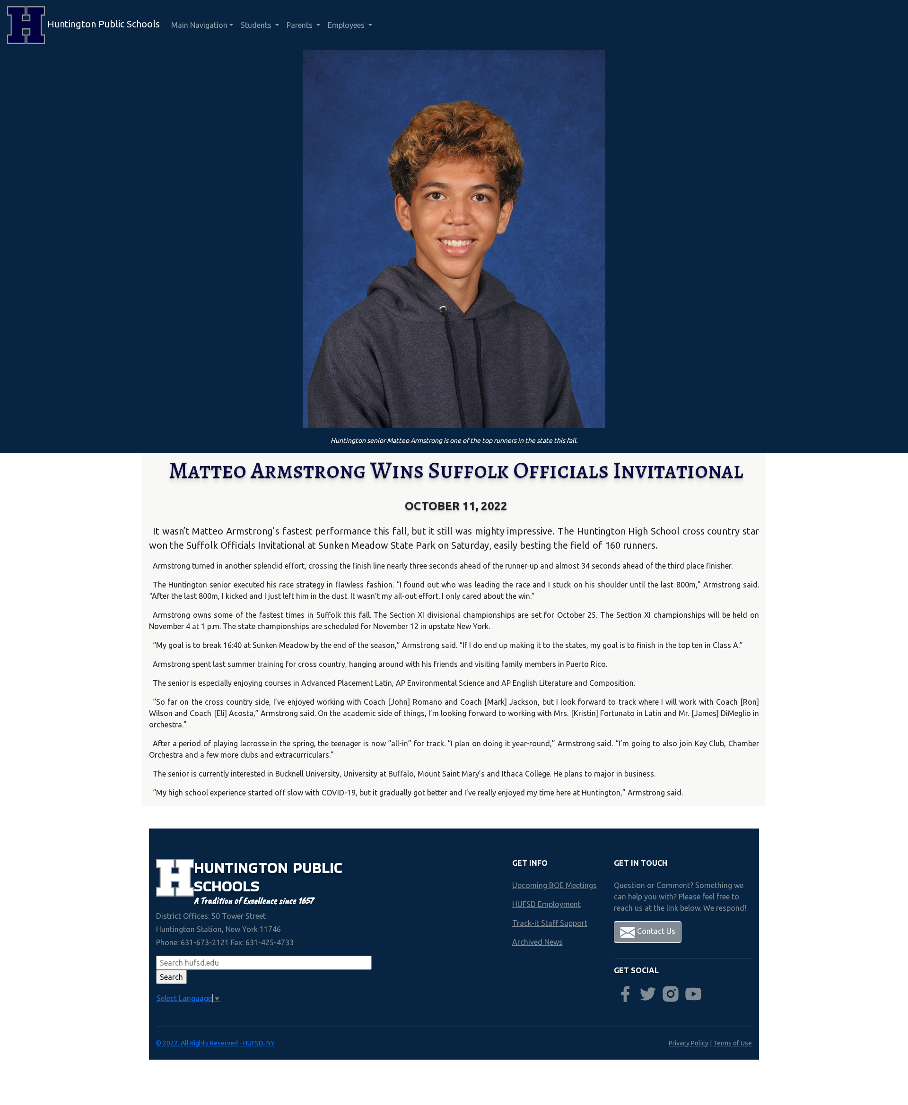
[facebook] (625, 994)
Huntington (243, 867)
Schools (227, 886)
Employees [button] (347, 25)
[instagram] (670, 994)
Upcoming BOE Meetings (554, 885)
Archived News (537, 942)
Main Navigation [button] (199, 25)
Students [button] (257, 25)
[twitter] (648, 994)
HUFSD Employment (546, 904)
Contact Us (655, 931)
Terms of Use (732, 1043)
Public (317, 867)
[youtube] (693, 994)
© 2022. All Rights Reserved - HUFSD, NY (215, 1043)
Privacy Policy (688, 1043)
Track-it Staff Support (549, 923)
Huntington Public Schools (102, 23)
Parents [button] (300, 25)
